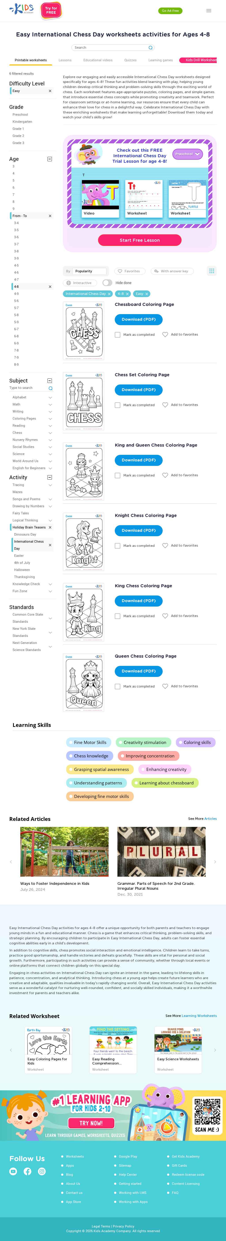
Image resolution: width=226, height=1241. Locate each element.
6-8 (16, 336)
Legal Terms (101, 1226)
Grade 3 (18, 142)
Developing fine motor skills (101, 796)
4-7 (16, 279)
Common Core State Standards (28, 618)
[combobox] (89, 271)
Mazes (18, 492)
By (68, 271)
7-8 (16, 350)
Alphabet (19, 397)
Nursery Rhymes (25, 439)
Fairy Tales (21, 513)
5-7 (16, 307)
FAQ (175, 1192)
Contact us (74, 1192)
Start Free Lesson (140, 240)
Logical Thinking (25, 520)
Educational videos (98, 60)
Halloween (22, 569)
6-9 (16, 343)
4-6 (16, 272)
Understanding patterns (98, 783)
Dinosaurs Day (25, 534)
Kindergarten (22, 121)
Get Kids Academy (186, 1156)
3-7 (16, 244)
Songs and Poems (26, 499)
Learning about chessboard (166, 783)
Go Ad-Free (170, 11)
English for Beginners (29, 468)
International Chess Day (29, 545)
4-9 (16, 293)
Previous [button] (11, 862)
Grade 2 (18, 135)
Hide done (123, 282)
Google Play (128, 1156)
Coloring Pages (24, 418)
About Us (73, 1183)
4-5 (16, 265)
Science (18, 453)
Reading (19, 425)
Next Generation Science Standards (27, 646)
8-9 (16, 364)
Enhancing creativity (166, 769)
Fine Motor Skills (90, 742)
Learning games (161, 60)
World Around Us (25, 461)
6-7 (16, 329)
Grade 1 (18, 128)
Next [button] (214, 862)
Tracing (18, 484)
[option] (64, 862)
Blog (69, 1174)
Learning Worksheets (199, 1016)
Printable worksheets (31, 60)
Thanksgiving (24, 576)
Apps (70, 1165)
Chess (17, 432)
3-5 (16, 230)
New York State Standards (24, 632)
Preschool (20, 114)
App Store (73, 1201)
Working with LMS (132, 1192)
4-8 (16, 286)
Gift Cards (179, 1165)
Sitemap (125, 1165)
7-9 (16, 357)
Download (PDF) (139, 320)
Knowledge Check (26, 584)
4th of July (22, 562)
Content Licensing (186, 1183)
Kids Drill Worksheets (202, 60)
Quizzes (130, 60)
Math (16, 404)
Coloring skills (197, 742)
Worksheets (75, 1156)
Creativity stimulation (145, 742)
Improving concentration (150, 756)
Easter (19, 555)
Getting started (130, 1183)
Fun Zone (20, 591)
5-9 (16, 322)
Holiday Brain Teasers (29, 527)
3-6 (16, 237)
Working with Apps (133, 1201)
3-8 (16, 251)
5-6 (16, 300)
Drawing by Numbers (28, 506)
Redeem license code (188, 1174)
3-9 (16, 258)
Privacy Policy (123, 1226)
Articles (210, 818)
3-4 (16, 223)
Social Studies (23, 446)
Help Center (128, 1174)
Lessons (65, 60)
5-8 (16, 315)
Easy (16, 90)
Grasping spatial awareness (101, 769)
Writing (18, 411)
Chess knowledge (91, 756)
